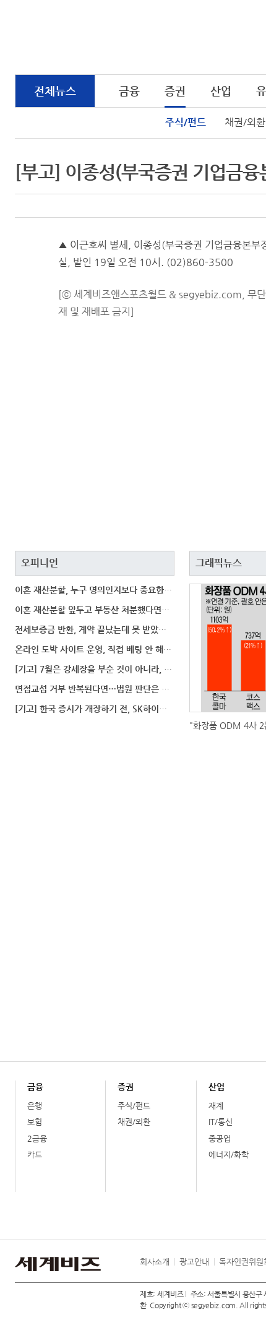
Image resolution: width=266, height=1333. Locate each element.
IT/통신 (220, 1121)
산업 (220, 90)
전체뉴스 (55, 90)
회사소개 (154, 1261)
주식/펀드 (185, 122)
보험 (34, 1121)
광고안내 (194, 1261)
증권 (175, 90)
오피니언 (39, 563)
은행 (34, 1105)
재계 (215, 1105)
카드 (34, 1154)
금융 (129, 90)
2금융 (37, 1138)
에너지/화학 (228, 1154)
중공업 (219, 1138)
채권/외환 (134, 1121)
